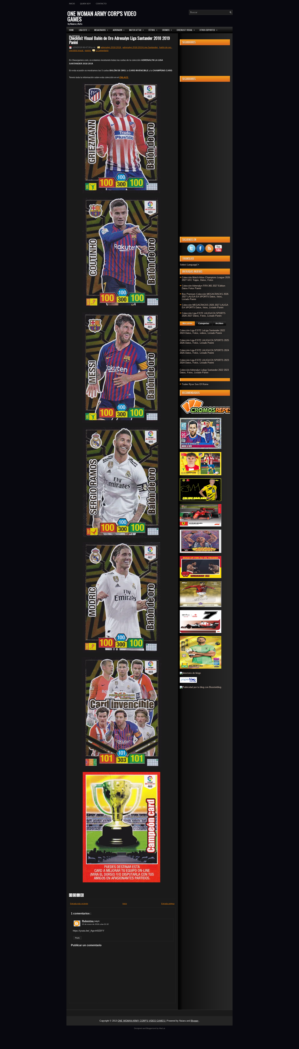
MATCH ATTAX (136, 29)
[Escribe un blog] (74, 895)
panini (88, 50)
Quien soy (85, 4)
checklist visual (76, 50)
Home (71, 29)
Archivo (219, 323)
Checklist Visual (186, 29)
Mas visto (187, 323)
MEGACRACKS (101, 29)
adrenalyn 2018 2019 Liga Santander (140, 47)
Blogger (195, 1021)
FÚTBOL (152, 29)
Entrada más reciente (79, 904)
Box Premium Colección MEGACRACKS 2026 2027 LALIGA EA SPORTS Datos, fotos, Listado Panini (205, 297)
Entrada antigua (167, 904)
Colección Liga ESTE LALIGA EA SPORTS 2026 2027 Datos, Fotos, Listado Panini (203, 314)
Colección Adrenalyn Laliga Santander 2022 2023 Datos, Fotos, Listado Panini (204, 371)
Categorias (203, 323)
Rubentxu (88, 921)
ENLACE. (124, 77)
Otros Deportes (208, 29)
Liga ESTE (84, 29)
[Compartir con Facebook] (82, 895)
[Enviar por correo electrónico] (70, 895)
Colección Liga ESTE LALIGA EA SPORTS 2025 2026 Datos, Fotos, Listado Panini (204, 341)
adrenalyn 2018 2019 (111, 47)
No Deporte (75, 36)
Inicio (72, 4)
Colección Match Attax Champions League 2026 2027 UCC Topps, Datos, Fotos (206, 278)
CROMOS (167, 29)
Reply (77, 938)
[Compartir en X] (78, 895)
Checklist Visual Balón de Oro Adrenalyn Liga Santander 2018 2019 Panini (119, 40)
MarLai (162, 1028)
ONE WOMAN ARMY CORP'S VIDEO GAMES (101, 16)
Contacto (101, 4)
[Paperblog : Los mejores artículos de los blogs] (188, 682)
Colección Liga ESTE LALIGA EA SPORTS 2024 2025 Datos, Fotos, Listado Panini (204, 351)
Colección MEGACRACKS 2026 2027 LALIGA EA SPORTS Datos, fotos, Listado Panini (205, 306)
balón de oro (165, 47)
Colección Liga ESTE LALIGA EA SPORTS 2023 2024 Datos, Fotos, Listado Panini (204, 361)
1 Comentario (102, 50)
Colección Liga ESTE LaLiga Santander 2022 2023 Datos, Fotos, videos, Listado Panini (202, 331)
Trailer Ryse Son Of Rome (195, 384)
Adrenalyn (118, 29)
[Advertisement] (205, 136)
